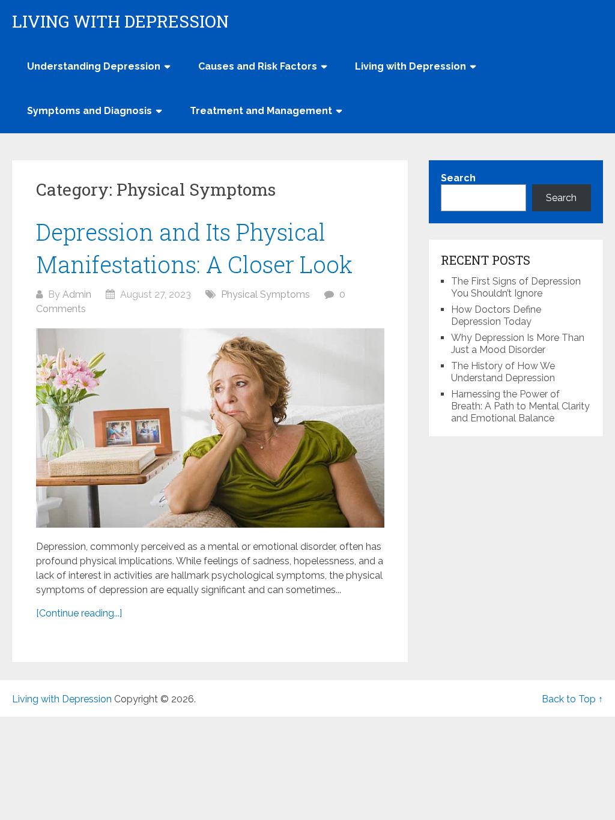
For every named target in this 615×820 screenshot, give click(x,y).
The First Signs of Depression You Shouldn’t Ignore (516, 287)
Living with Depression (120, 21)
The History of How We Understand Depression (503, 372)
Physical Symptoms (265, 294)
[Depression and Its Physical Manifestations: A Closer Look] (210, 428)
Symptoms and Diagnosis (89, 110)
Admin (76, 294)
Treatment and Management (261, 110)
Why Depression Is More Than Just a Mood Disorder (517, 343)
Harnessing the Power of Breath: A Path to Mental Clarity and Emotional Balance (520, 406)
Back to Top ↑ (572, 699)
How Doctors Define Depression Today (496, 315)
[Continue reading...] (79, 613)
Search (458, 178)
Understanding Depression (93, 66)
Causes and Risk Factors (257, 66)
